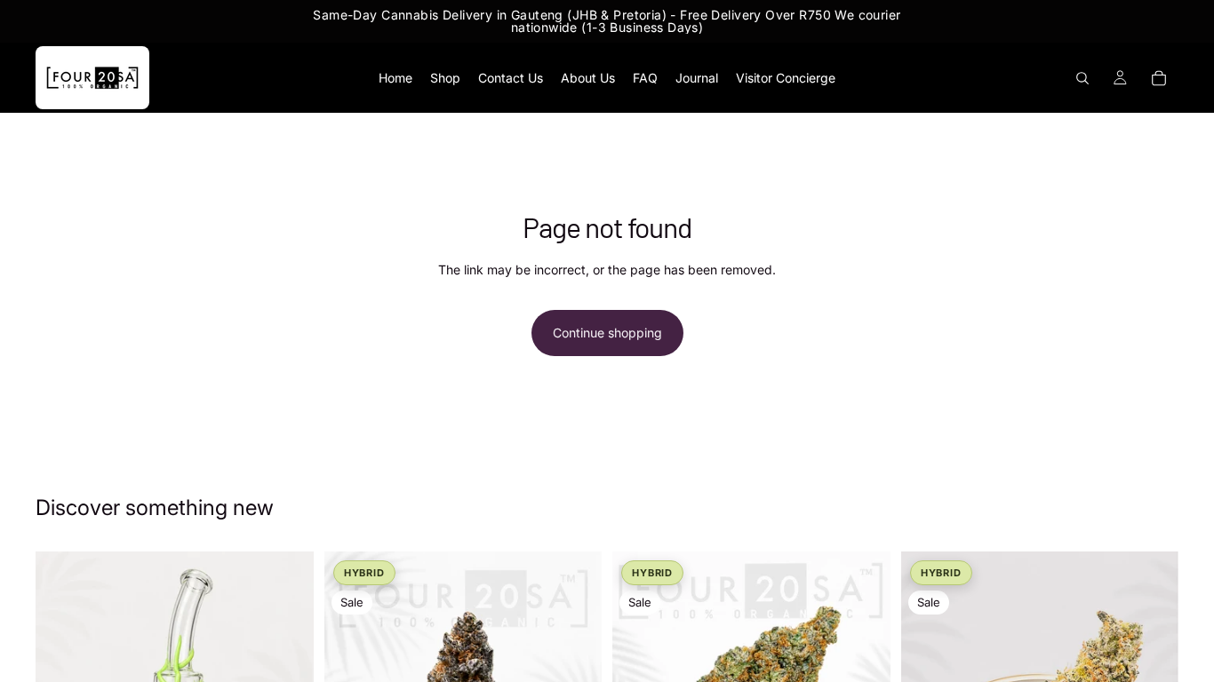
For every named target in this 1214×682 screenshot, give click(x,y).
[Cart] (1158, 78)
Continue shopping (607, 332)
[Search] (1082, 78)
